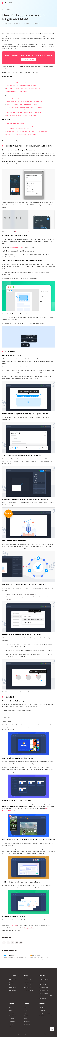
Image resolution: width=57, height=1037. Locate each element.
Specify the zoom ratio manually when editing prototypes (21, 104)
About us (41, 1007)
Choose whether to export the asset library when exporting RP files (24, 101)
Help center (12, 1026)
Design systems (43, 993)
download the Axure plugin (17, 247)
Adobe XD (27, 1021)
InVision (26, 1007)
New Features (6, 9)
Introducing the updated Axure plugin (16, 82)
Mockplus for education (45, 1015)
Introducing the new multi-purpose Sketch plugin (19, 80)
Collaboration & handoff (45, 995)
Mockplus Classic (28, 990)
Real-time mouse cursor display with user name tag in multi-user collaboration (27, 131)
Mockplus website (29, 928)
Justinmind (27, 1024)
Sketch (26, 1015)
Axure (25, 1018)
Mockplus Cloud (28, 982)
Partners (11, 1024)
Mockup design (43, 987)
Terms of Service (51, 1034)
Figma (25, 1013)
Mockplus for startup (45, 1013)
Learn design (12, 1018)
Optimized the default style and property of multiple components (23, 112)
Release (11, 1010)
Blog (10, 1007)
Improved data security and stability (15, 110)
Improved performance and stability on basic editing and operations (24, 107)
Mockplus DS (27, 987)
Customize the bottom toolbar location (16, 91)
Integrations (42, 998)
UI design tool (43, 982)
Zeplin (25, 1010)
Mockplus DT (27, 984)
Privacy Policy (42, 1034)
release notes (13, 925)
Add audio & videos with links (14, 98)
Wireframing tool (44, 979)
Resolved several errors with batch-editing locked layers (21, 115)
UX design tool (43, 984)
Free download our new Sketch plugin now (26, 231)
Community (12, 1021)
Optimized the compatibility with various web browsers (21, 85)
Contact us (42, 1010)
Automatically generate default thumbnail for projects (20, 126)
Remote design (43, 990)
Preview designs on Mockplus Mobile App (17, 128)
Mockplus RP (27, 979)
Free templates (13, 1015)
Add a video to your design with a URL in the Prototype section (23, 88)
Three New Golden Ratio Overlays (15, 123)
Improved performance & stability (15, 137)
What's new (12, 1013)
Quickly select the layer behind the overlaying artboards (21, 134)
